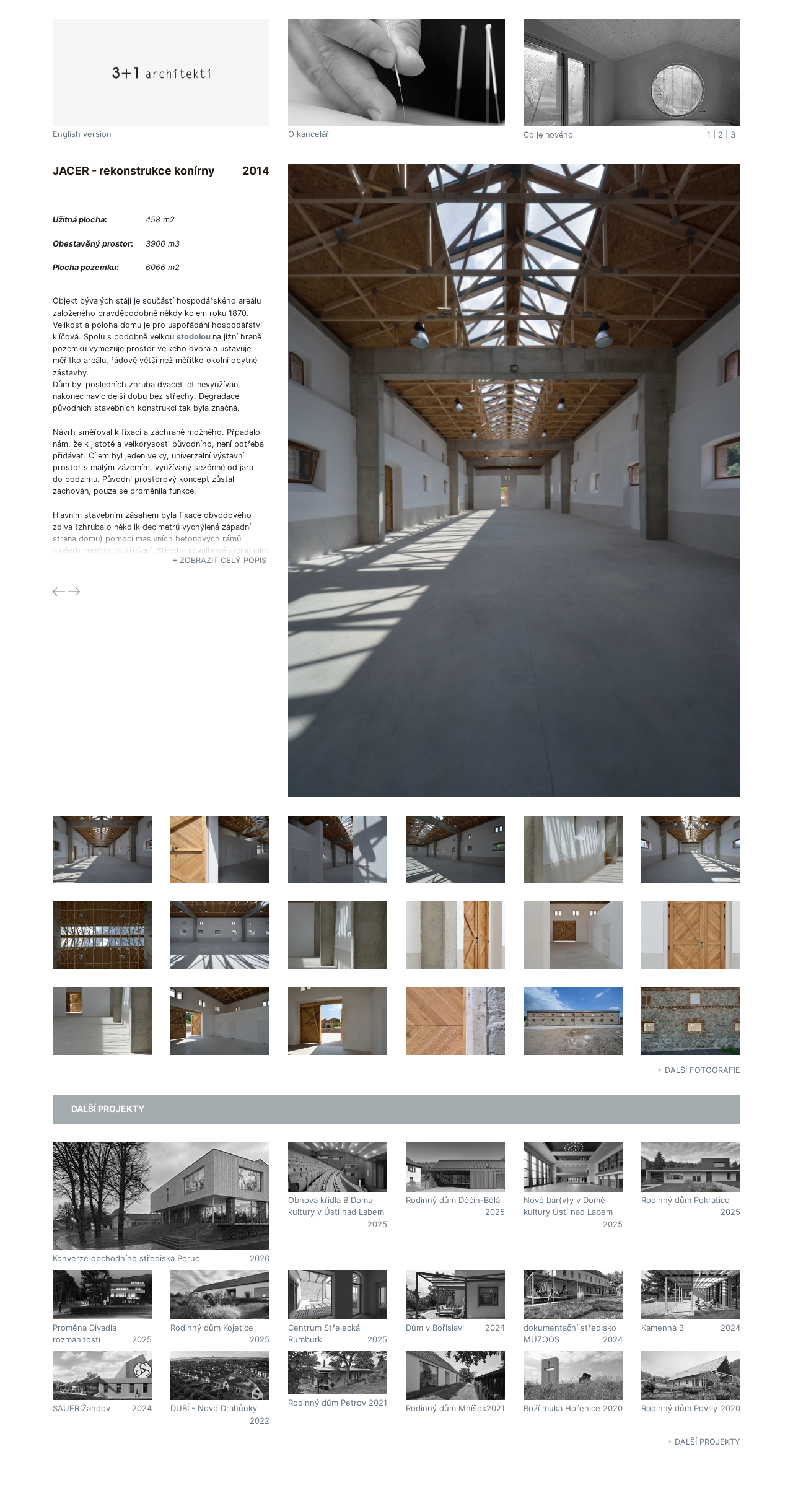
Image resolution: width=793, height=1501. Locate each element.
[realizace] (514, 479)
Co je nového (548, 134)
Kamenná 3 (662, 1328)
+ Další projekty (703, 1441)
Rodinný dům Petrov (327, 1402)
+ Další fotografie (698, 1070)
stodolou (194, 336)
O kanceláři (309, 134)
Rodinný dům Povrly (679, 1408)
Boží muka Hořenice (562, 1408)
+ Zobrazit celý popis (219, 560)
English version (82, 134)
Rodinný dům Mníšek (446, 1408)
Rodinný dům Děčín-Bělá (453, 1200)
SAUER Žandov (81, 1408)
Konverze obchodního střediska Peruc (126, 1258)
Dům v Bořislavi (435, 1328)
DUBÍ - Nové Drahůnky (213, 1408)
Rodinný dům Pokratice (685, 1200)
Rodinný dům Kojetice (211, 1328)
